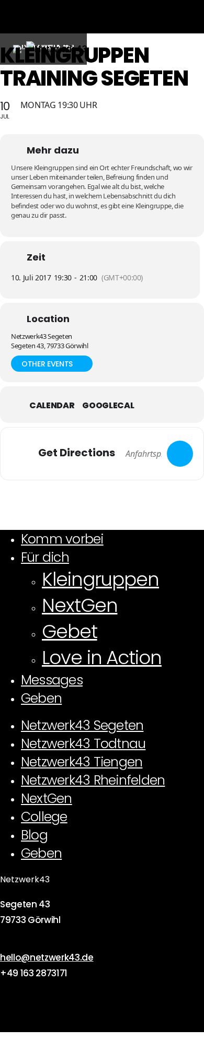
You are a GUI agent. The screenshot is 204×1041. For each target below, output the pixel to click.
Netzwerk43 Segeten (82, 725)
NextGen (79, 605)
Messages (52, 680)
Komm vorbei (62, 539)
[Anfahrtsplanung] (180, 454)
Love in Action (102, 657)
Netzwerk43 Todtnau (83, 744)
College (44, 817)
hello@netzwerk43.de (47, 957)
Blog (34, 835)
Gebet (69, 631)
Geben (41, 698)
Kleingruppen (100, 579)
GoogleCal (108, 405)
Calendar (51, 405)
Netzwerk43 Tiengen (81, 762)
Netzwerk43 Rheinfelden (93, 780)
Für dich (45, 557)
